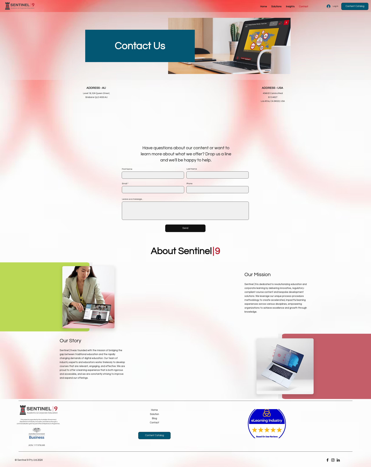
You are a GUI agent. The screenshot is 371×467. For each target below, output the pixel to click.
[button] (290, 6)
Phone (189, 184)
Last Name (192, 169)
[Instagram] (333, 460)
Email (124, 184)
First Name (127, 169)
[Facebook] (327, 460)
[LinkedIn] (338, 460)
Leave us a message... (132, 199)
